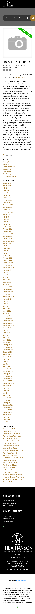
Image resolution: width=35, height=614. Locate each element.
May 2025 (6, 222)
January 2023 (7, 287)
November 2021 (8, 320)
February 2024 (8, 258)
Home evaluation (8, 518)
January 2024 (7, 260)
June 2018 (6, 419)
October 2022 (7, 294)
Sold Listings (7, 174)
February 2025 (8, 229)
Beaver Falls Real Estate (11, 429)
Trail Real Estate (12, 67)
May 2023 (6, 277)
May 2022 (6, 306)
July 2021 (6, 330)
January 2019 (7, 403)
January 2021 (7, 345)
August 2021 (7, 328)
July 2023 (6, 272)
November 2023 (8, 263)
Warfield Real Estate (9, 482)
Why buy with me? (9, 500)
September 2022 (8, 296)
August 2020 (7, 357)
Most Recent (7, 183)
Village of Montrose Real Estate (13, 477)
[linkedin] (17, 569)
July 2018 (6, 417)
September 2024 (8, 241)
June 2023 (6, 275)
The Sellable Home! (9, 176)
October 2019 (7, 381)
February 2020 (8, 371)
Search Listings (8, 505)
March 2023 (7, 282)
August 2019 (7, 386)
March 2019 (7, 398)
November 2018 (8, 407)
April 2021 (6, 337)
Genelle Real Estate (9, 443)
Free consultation (8, 521)
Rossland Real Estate (10, 465)
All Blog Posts (7, 162)
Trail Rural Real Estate (10, 472)
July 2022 (6, 301)
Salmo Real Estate (9, 467)
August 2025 (7, 214)
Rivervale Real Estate (10, 455)
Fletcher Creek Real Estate (12, 436)
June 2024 (6, 248)
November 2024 (8, 236)
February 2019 (8, 400)
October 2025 (7, 210)
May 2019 (6, 393)
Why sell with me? (9, 516)
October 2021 (7, 323)
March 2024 (7, 255)
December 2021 (8, 318)
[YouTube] (20, 569)
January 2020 (7, 374)
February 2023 (8, 284)
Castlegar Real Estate (10, 431)
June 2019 (6, 390)
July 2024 (6, 246)
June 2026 (6, 190)
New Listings (7, 169)
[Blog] (27, 569)
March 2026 (7, 197)
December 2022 (8, 289)
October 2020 (7, 352)
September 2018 (8, 412)
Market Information (9, 167)
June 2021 (6, 333)
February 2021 (8, 342)
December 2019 (8, 376)
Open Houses (7, 171)
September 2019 (8, 383)
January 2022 (7, 316)
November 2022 (8, 292)
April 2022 (6, 308)
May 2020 (6, 364)
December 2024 (8, 234)
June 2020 (6, 361)
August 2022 (7, 299)
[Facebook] (8, 569)
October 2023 (7, 265)
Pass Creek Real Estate (11, 453)
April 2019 (6, 395)
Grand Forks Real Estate (11, 446)
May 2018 (6, 422)
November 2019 (8, 378)
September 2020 (8, 354)
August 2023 (7, 270)
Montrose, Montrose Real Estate (13, 450)
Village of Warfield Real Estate (13, 479)
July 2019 (6, 388)
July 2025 (6, 217)
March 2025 (7, 226)
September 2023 (8, 267)
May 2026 (6, 193)
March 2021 (7, 340)
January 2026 (7, 202)
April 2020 (6, 366)
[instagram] (14, 569)
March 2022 (7, 311)
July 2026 (6, 188)
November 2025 (8, 207)
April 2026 (6, 195)
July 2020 (6, 359)
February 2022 (8, 313)
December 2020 (8, 347)
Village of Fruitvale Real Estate (13, 474)
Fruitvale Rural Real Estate (12, 441)
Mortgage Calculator (9, 503)
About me (6, 164)
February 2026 (8, 200)
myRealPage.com (21, 580)
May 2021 (6, 335)
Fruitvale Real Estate (10, 438)
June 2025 (6, 219)
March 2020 (7, 369)
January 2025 (7, 231)
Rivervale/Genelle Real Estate (13, 458)
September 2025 (8, 212)
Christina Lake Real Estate (12, 433)
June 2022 (6, 304)
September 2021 (8, 325)
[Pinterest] (24, 569)
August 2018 (7, 415)
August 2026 (7, 185)
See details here (19, 77)
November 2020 (8, 349)
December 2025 (8, 205)
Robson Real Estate (9, 460)
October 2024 (7, 238)
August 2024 (7, 243)
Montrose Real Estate (10, 448)
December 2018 (8, 405)
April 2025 (6, 224)
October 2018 (7, 410)
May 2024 (6, 251)
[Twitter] (11, 569)
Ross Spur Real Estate (10, 462)
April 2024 (6, 253)
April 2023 (6, 279)
